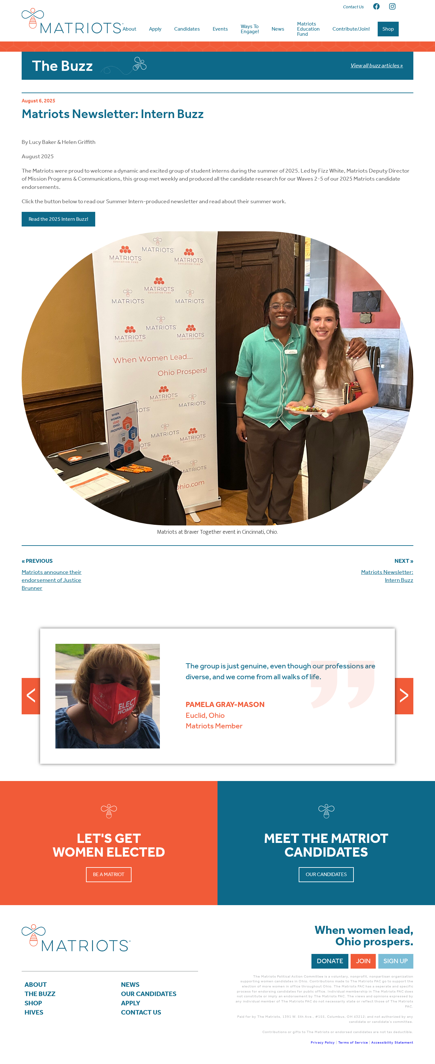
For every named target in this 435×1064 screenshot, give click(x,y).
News (130, 984)
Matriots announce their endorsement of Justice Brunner (52, 580)
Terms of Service (353, 1042)
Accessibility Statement (392, 1042)
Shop (33, 1003)
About (36, 984)
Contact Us (141, 1012)
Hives (34, 1012)
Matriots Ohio (73, 20)
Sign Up (395, 961)
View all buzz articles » (377, 65)
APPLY (130, 1003)
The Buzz (40, 994)
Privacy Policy (323, 1042)
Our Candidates (326, 874)
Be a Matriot (109, 874)
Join (363, 961)
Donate (330, 961)
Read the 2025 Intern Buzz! (58, 219)
